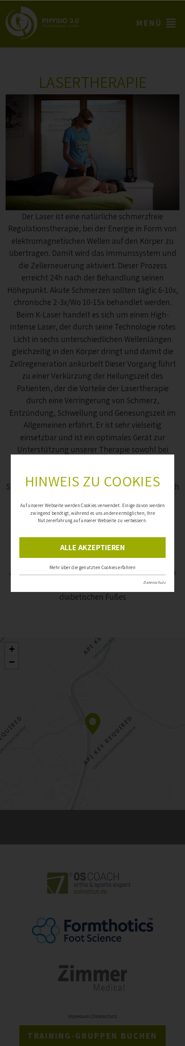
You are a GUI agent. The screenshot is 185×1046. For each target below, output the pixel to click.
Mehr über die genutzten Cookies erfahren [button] (92, 567)
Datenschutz (154, 582)
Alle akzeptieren (92, 547)
